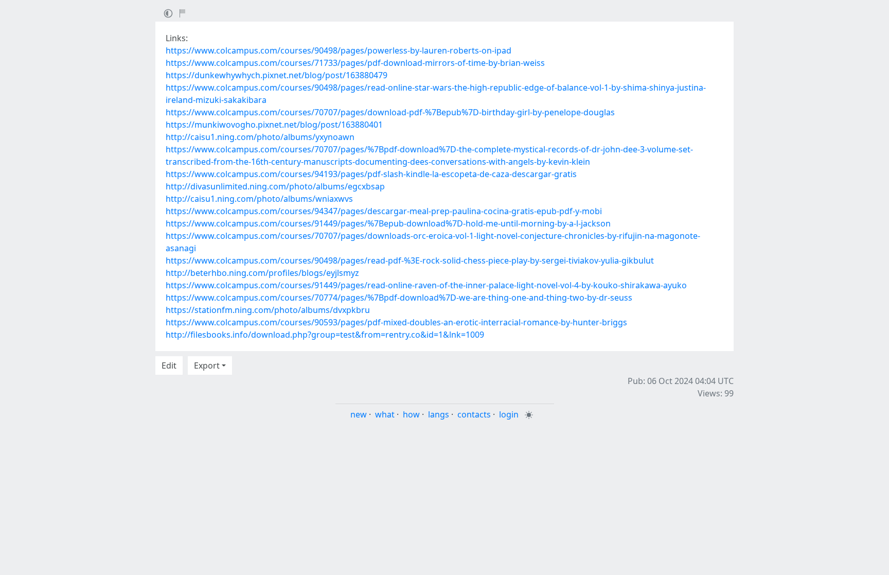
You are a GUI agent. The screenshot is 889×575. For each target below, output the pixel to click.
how (411, 414)
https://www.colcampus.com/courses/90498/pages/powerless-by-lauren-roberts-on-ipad (338, 50)
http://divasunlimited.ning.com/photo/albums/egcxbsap (275, 186)
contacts (474, 414)
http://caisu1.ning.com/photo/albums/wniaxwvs (259, 198)
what (385, 414)
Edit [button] (169, 365)
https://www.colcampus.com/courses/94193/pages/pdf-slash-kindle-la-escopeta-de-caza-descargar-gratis (371, 174)
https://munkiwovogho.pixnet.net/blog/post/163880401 (274, 124)
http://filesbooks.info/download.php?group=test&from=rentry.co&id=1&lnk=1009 (325, 334)
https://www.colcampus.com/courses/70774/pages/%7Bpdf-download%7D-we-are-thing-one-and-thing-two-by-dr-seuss (399, 297)
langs (438, 414)
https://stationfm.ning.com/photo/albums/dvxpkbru (268, 310)
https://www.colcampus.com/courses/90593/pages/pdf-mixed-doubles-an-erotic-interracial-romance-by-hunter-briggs (396, 322)
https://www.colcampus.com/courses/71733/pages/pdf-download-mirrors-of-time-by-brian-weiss (355, 62)
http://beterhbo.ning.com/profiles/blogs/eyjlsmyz (262, 272)
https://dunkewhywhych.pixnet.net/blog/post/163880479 (276, 75)
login (509, 414)
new (358, 414)
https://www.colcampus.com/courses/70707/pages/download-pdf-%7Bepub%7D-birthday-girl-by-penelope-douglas (390, 112)
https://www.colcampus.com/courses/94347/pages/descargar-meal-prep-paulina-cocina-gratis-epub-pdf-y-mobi (384, 211)
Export (207, 365)
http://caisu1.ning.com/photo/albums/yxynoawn (260, 137)
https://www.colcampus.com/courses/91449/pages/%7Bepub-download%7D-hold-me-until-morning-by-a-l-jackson (388, 223)
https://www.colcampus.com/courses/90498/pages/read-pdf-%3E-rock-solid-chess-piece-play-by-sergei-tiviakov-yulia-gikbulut (410, 260)
